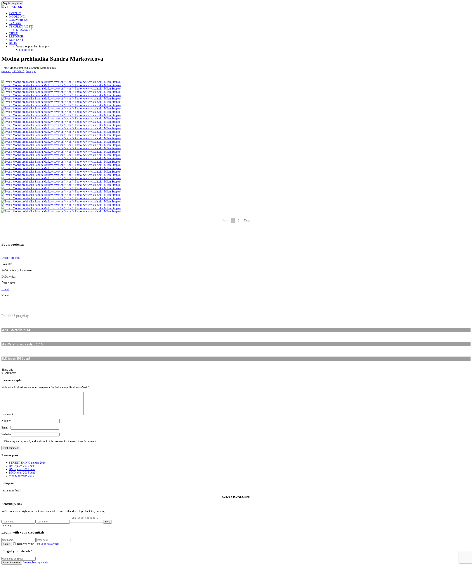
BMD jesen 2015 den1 (22, 472)
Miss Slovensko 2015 (21, 475)
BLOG (13, 43)
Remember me (25, 543)
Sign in (6, 544)
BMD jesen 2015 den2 (22, 469)
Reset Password (11, 562)
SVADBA (15, 23)
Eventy (29, 71)
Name (4, 420)
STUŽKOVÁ (24, 29)
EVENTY (15, 13)
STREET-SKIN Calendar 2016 (27, 462)
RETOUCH (16, 36)
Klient (5, 289)
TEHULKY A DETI (21, 26)
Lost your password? (47, 543)
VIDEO (13, 33)
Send (107, 521)
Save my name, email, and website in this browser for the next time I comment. (51, 441)
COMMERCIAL (19, 19)
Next (247, 220)
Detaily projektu (10, 257)
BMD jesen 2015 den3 (22, 465)
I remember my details (35, 562)
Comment (7, 414)
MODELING (17, 16)
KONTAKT (16, 39)
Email (4, 427)
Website (6, 434)
